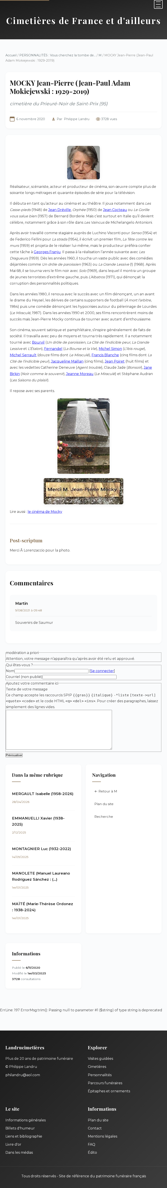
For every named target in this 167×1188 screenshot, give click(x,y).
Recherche (103, 816)
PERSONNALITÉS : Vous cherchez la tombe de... (57, 55)
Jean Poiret (115, 361)
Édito (92, 1152)
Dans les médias (19, 1152)
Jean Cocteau (115, 210)
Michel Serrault (23, 355)
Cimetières (97, 1067)
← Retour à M (105, 791)
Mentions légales (102, 1136)
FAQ (91, 1144)
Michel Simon (110, 349)
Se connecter (102, 671)
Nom (10, 671)
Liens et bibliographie (23, 1136)
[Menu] (158, 4)
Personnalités (100, 1075)
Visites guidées (100, 1059)
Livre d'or (13, 1144)
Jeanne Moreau (80, 374)
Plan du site (104, 804)
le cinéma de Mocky (45, 512)
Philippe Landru (76, 119)
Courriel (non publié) (24, 677)
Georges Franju (47, 252)
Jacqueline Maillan (67, 361)
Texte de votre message (27, 689)
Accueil (11, 55)
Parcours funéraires (105, 1083)
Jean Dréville (59, 210)
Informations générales (25, 1120)
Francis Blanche (105, 355)
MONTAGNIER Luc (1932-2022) (41, 849)
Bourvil (38, 342)
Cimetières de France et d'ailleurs (83, 20)
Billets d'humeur (20, 1128)
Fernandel (53, 349)
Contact (95, 1128)
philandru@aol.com (22, 1075)
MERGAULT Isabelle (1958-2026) (42, 794)
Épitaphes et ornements (109, 1091)
